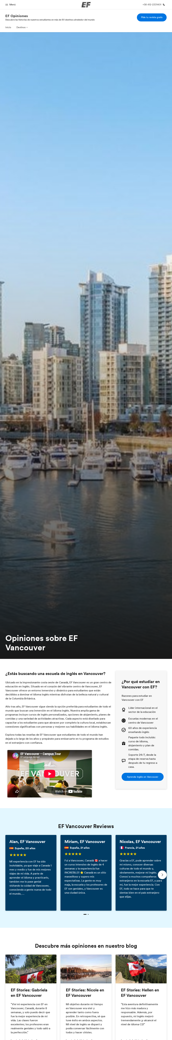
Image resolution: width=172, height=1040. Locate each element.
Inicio (8, 27)
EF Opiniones (16, 16)
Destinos (21, 27)
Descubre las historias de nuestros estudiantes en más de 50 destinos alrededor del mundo (50, 19)
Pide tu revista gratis (151, 17)
